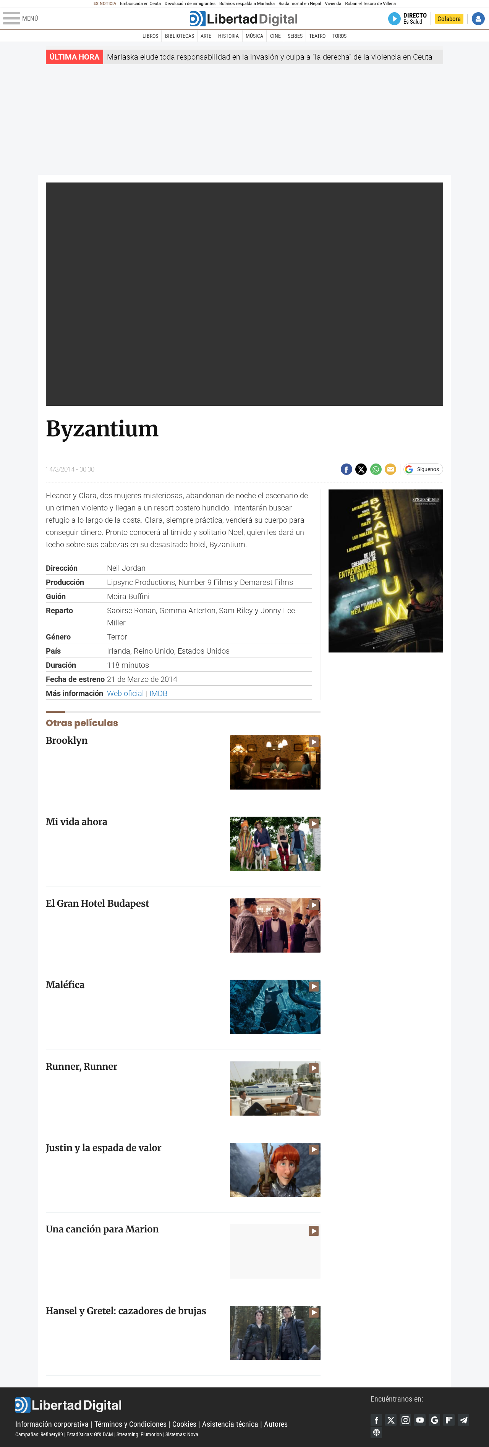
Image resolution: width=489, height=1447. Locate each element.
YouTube (420, 1420)
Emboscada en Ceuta (140, 3)
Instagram (405, 1420)
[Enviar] (376, 469)
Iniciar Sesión (478, 18)
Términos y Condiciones (130, 1424)
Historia (228, 36)
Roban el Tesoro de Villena (370, 3)
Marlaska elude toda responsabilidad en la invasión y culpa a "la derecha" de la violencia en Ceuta (269, 56)
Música (254, 36)
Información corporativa (52, 1424)
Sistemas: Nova (181, 1434)
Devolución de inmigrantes (190, 3)
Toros (339, 36)
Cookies (184, 1424)
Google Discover (434, 1420)
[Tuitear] (361, 469)
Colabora (449, 19)
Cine (275, 36)
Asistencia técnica (230, 1424)
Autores (276, 1424)
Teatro (317, 36)
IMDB (158, 693)
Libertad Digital (193, 1405)
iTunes (376, 1432)
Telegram (463, 1420)
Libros (150, 36)
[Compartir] (346, 469)
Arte (206, 36)
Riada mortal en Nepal (300, 3)
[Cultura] (244, 18)
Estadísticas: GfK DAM (89, 1434)
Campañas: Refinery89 (39, 1434)
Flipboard (449, 1420)
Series (295, 36)
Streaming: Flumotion (139, 1434)
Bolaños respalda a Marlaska (247, 3)
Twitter (391, 1420)
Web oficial (125, 693)
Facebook (376, 1420)
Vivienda (333, 3)
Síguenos (428, 469)
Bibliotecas (179, 36)
